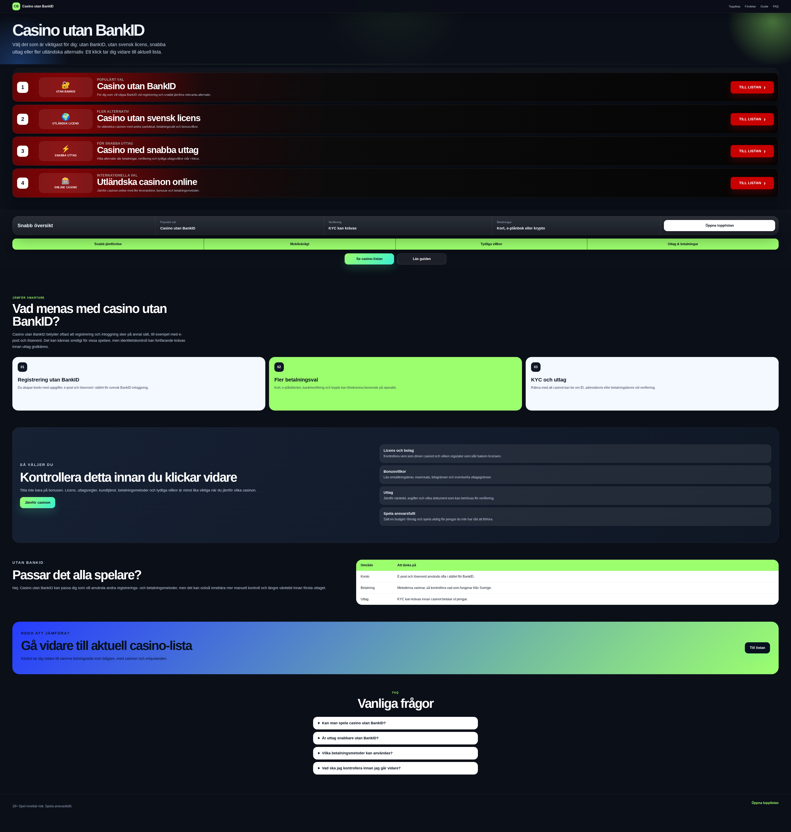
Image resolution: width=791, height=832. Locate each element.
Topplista (734, 6)
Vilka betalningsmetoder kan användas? (357, 753)
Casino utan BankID (34, 6)
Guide (764, 6)
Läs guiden (422, 259)
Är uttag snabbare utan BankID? (350, 738)
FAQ (776, 6)
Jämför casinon (37, 502)
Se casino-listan (369, 259)
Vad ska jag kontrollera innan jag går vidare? (361, 768)
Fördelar (750, 6)
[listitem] (395, 87)
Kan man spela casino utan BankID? (354, 723)
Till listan (757, 648)
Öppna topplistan (720, 225)
